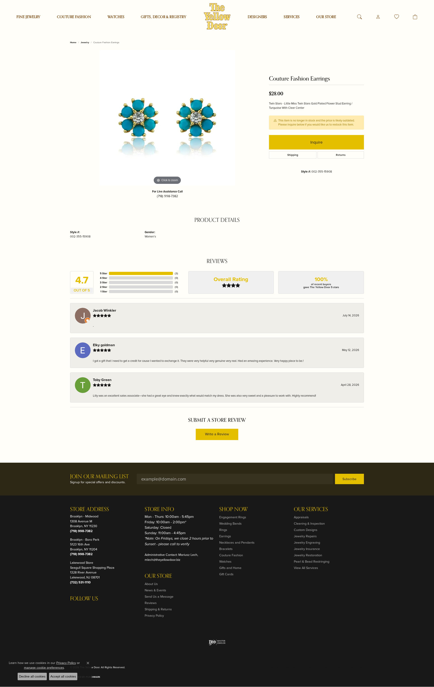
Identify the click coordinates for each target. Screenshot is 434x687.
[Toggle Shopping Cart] (415, 17)
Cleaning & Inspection (309, 523)
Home (73, 42)
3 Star (103, 282)
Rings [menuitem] (223, 529)
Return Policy (270, 667)
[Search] (359, 17)
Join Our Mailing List (99, 477)
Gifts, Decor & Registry (163, 17)
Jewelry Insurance (307, 548)
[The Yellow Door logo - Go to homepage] (217, 16)
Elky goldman (104, 345)
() (176, 273)
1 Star (103, 291)
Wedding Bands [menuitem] (230, 523)
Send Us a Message (159, 596)
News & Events (155, 590)
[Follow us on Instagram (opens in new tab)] (74, 607)
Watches (116, 17)
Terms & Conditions (316, 667)
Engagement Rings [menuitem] (232, 517)
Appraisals (301, 517)
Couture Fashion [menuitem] (231, 555)
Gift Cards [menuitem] (226, 574)
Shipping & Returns (158, 609)
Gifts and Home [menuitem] (230, 567)
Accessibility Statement (347, 667)
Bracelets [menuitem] (226, 548)
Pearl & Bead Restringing (311, 561)
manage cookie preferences (44, 667)
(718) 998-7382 (167, 196)
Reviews (151, 602)
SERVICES (292, 17)
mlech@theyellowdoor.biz (162, 559)
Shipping (292, 155)
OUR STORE (326, 17)
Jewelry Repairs (305, 536)
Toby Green (102, 379)
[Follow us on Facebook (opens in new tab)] (85, 607)
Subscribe (349, 478)
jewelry (85, 42)
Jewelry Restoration (308, 555)
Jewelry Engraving (307, 542)
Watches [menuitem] (225, 561)
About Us (151, 583)
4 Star (103, 278)
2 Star (103, 287)
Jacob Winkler (104, 310)
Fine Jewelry (28, 17)
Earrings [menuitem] (225, 536)
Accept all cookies (63, 676)
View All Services (306, 567)
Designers (257, 17)
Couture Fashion (74, 17)
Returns (341, 155)
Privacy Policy (154, 615)
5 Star (103, 273)
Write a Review (217, 434)
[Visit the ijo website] (217, 642)
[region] (167, 118)
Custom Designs (305, 529)
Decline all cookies (32, 676)
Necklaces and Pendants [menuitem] (237, 542)
